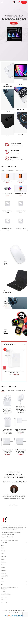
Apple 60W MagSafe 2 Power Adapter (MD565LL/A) (20, 431)
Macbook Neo (4, 576)
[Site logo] (14, 2)
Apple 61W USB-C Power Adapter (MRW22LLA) (14, 371)
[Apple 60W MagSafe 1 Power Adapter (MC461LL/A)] (20, 442)
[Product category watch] (20, 124)
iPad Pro (3, 564)
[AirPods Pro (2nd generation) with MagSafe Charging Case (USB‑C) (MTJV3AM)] (20, 399)
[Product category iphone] (7, 101)
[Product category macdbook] (20, 99)
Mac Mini (3, 570)
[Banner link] (14, 255)
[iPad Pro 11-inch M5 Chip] (20, 221)
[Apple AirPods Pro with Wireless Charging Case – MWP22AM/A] (7, 400)
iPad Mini (3, 562)
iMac (2, 545)
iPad (2, 548)
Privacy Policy (4, 589)
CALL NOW (24, 2)
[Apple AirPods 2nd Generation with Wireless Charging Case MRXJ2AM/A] (7, 422)
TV (2, 578)
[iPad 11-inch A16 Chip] (20, 188)
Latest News (4, 599)
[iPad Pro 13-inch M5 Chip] (7, 221)
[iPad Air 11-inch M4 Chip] (7, 203)
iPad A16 (3, 556)
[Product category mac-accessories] (7, 75)
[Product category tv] (7, 126)
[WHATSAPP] (4, 367)
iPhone (3, 567)
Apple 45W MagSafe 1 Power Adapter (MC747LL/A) (7, 451)
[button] (22, 344)
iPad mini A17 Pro (7, 193)
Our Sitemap (4, 602)
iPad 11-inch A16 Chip (20, 193)
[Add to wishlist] (23, 349)
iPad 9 (2, 553)
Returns (3, 591)
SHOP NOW (14, 23)
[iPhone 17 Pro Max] (7, 176)
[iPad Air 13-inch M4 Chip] (20, 203)
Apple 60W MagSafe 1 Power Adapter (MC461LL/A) (20, 451)
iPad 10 (3, 550)
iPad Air (3, 559)
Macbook (3, 573)
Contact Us (4, 597)
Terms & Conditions (6, 594)
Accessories (4, 542)
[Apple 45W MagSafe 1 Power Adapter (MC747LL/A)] (7, 442)
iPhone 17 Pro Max (7, 181)
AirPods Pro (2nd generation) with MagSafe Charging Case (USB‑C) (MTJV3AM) (21, 409)
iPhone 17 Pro (20, 181)
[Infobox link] (14, 145)
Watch (2, 584)
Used (2, 581)
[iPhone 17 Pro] (20, 176)
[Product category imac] (20, 74)
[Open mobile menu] (2, 2)
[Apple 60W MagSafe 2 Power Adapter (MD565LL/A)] (20, 422)
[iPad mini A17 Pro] (7, 188)
